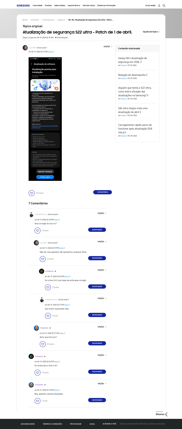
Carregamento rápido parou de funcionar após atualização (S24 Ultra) (135, 128)
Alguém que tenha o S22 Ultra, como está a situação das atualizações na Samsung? (134, 91)
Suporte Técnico (74, 5)
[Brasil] (23, 5)
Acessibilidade (28, 424)
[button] (107, 47)
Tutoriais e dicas (89, 5)
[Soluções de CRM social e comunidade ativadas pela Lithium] (161, 413)
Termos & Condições (52, 424)
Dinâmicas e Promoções (106, 5)
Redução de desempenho (132, 74)
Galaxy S (51, 52)
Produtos (48, 5)
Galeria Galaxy (59, 5)
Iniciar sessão (150, 5)
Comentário (102, 192)
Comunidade (37, 5)
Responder (97, 230)
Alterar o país (109, 424)
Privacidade (75, 424)
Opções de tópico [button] (150, 32)
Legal (92, 424)
